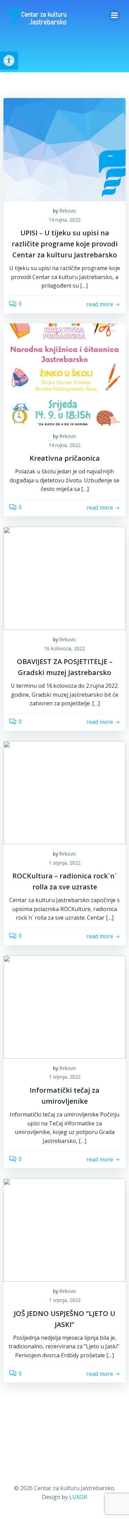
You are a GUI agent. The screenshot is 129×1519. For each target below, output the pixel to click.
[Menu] (114, 15)
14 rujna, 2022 (64, 219)
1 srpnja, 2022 (64, 862)
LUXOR (78, 1497)
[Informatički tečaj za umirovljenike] (64, 1006)
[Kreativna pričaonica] (64, 374)
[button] (9, 60)
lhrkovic (68, 210)
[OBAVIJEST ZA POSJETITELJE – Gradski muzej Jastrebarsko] (64, 577)
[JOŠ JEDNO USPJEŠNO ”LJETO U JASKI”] (64, 1229)
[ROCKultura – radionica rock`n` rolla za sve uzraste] (64, 792)
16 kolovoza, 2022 (64, 648)
